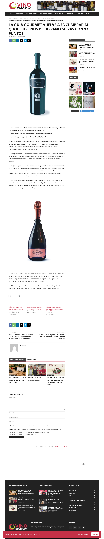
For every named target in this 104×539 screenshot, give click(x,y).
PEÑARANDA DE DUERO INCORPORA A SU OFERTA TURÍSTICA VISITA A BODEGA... (56, 501)
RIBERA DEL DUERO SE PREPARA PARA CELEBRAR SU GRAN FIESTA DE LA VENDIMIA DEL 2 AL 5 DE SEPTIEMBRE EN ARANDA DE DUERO (55, 381)
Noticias (55, 20)
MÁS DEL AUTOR (31, 360)
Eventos (49, 20)
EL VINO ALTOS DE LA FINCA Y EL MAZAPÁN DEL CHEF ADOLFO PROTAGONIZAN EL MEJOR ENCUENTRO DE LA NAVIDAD (22, 336)
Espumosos (33, 20)
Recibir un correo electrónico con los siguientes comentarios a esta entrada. (29, 432)
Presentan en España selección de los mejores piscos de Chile (55, 508)
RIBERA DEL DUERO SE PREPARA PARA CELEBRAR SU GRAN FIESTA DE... (86, 61)
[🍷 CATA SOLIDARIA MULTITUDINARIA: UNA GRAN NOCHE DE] (75, 88)
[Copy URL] (29, 40)
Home (11, 14)
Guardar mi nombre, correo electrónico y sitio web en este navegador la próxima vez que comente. (36, 425)
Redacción (13, 36)
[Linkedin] (17, 40)
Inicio (10, 18)
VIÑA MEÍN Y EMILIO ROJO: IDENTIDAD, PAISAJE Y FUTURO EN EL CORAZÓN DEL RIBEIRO (37, 379)
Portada (60, 20)
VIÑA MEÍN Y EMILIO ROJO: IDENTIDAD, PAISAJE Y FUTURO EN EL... (86, 53)
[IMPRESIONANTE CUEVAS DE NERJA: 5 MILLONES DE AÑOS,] (75, 102)
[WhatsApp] (14, 40)
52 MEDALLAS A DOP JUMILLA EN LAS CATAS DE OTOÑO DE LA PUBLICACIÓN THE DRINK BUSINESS (52, 336)
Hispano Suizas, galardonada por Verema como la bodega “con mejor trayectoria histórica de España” (54, 308)
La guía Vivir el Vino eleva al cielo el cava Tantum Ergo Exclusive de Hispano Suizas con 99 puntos (16, 308)
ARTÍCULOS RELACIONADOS (17, 360)
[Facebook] (10, 40)
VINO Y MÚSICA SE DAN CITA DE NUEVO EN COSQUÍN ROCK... (86, 68)
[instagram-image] (20, 464)
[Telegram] (25, 40)
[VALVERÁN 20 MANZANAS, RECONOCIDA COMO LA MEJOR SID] (89, 88)
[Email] (21, 40)
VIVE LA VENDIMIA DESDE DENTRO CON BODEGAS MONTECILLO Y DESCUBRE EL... (86, 46)
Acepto (95, 534)
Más (87, 14)
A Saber (80, 14)
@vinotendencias (61, 446)
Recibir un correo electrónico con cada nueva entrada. (24, 434)
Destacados (19, 20)
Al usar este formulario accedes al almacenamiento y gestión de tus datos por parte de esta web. (36, 429)
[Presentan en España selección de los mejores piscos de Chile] (43, 509)
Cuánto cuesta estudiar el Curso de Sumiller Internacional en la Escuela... (56, 492)
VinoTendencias (31, 14)
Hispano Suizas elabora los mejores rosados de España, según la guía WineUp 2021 (34, 307)
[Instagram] (75, 527)
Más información (83, 534)
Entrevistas (70, 14)
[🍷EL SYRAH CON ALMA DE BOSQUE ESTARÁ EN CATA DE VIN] (89, 102)
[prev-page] (10, 387)
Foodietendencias (46, 14)
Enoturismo (59, 14)
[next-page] (12, 387)
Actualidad (19, 14)
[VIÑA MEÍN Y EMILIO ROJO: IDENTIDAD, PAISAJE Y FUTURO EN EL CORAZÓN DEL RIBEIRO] (37, 370)
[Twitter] (79, 527)
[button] (93, 14)
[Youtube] (83, 527)
